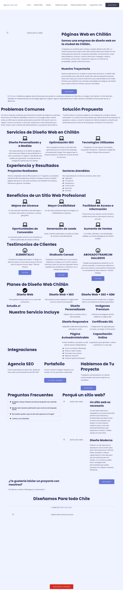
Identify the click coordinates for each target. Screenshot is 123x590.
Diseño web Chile (65, 507)
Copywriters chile (96, 5)
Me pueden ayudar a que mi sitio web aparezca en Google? (33, 414)
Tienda (48, 5)
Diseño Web (38, 5)
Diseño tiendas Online (78, 5)
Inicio (29, 5)
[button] (112, 5)
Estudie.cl (13, 96)
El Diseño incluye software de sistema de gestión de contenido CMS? (34, 402)
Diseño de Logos (61, 5)
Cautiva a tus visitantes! (20, 418)
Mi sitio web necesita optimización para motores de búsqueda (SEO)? (34, 409)
